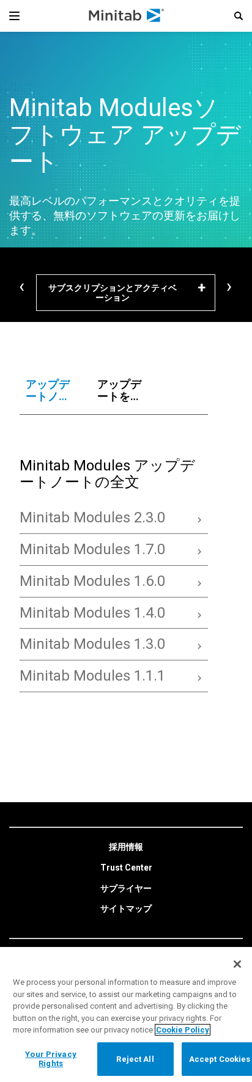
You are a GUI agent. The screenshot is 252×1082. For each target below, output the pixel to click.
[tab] (49, 390)
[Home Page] (127, 16)
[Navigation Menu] (14, 16)
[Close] (237, 964)
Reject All (135, 1059)
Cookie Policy (182, 1029)
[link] (126, 847)
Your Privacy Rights (50, 1059)
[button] (238, 16)
